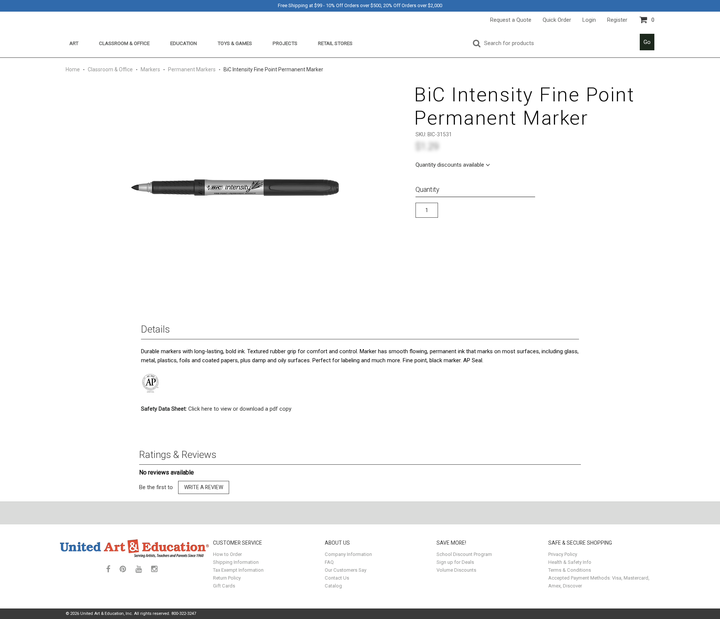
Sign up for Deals (455, 562)
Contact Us (337, 578)
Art (73, 43)
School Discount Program (464, 554)
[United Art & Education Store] (134, 548)
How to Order (227, 554)
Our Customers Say (345, 570)
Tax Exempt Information (238, 570)
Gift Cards (224, 586)
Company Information (348, 554)
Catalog (333, 586)
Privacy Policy (562, 554)
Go (647, 42)
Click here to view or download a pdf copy (216, 408)
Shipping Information (236, 562)
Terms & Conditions (569, 570)
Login (589, 20)
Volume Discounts (456, 570)
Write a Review (203, 487)
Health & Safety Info (569, 562)
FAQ (329, 562)
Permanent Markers (192, 69)
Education (183, 43)
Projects (285, 43)
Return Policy (227, 578)
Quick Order (557, 20)
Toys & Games (235, 43)
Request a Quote (510, 20)
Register (617, 20)
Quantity (428, 189)
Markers (150, 69)
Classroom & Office (124, 43)
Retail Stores (335, 43)
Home (73, 69)
